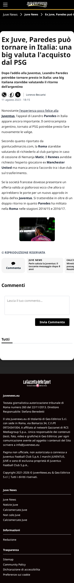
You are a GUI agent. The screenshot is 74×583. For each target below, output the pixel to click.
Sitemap (8, 559)
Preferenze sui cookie (16, 574)
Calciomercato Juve (15, 510)
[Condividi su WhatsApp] (4, 94)
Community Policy (14, 564)
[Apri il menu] (5, 4)
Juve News (10, 14)
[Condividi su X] (17, 94)
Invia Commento (52, 322)
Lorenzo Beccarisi (36, 94)
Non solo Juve (11, 515)
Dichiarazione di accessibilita (21, 569)
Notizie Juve (10, 504)
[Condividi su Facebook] (11, 94)
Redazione (9, 539)
